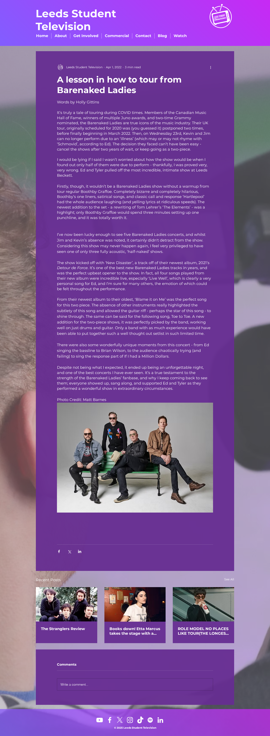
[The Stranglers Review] (66, 604)
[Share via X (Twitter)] (69, 551)
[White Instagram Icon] (130, 720)
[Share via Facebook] (59, 551)
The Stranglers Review (63, 628)
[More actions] (210, 67)
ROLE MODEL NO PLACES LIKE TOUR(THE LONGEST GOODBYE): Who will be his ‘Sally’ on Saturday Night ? (203, 631)
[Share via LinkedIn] (80, 551)
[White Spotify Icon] (150, 720)
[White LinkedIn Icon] (160, 720)
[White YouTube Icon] (100, 720)
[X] (120, 720)
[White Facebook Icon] (110, 720)
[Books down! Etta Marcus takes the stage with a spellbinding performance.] (135, 604)
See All (229, 579)
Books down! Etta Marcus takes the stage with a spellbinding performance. (134, 631)
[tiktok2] (140, 720)
